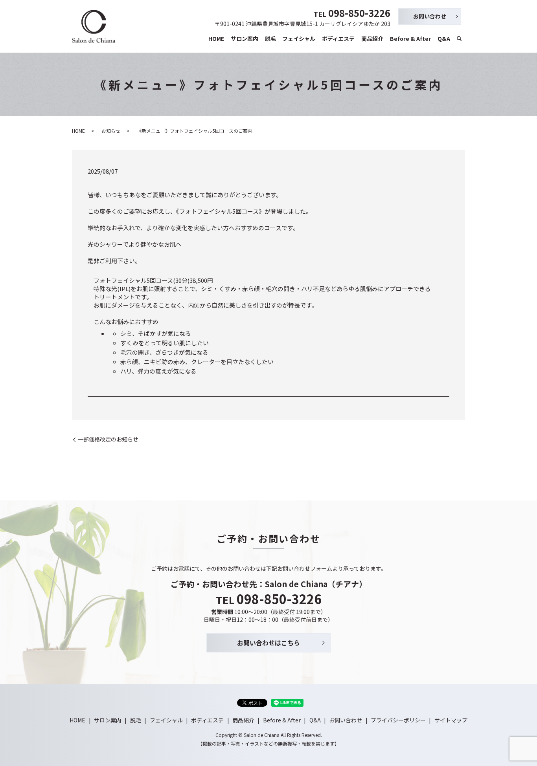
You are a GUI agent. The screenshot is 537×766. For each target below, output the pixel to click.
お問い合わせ (429, 16)
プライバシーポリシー (398, 720)
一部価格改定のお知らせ (108, 439)
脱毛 (270, 38)
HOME (216, 38)
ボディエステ (338, 38)
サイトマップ (450, 720)
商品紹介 (372, 38)
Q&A (444, 38)
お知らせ (110, 130)
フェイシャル (298, 38)
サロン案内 (244, 38)
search (459, 39)
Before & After (410, 38)
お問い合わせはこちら (268, 642)
